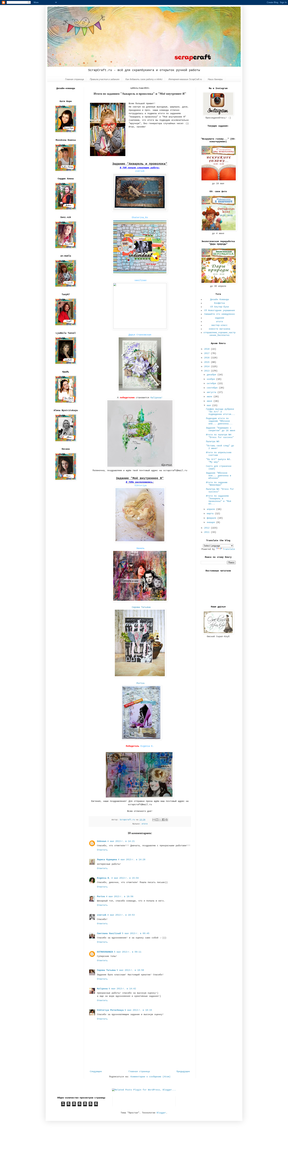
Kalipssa (102, 988)
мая (209, 405)
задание (219, 318)
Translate (229, 549)
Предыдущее (183, 1071)
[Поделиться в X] (160, 819)
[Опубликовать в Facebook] (163, 819)
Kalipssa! (156, 397)
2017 (207, 353)
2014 (207, 366)
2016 (207, 357)
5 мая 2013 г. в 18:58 (130, 970)
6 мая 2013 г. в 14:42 (122, 988)
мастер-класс (220, 325)
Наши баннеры (215, 79)
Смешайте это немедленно (219, 314)
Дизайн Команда (219, 299)
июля (210, 396)
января (211, 522)
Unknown (101, 841)
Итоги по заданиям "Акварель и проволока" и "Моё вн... (218, 500)
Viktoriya (140, 485)
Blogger (161, 1113)
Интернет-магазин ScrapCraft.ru (185, 79)
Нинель (140, 548)
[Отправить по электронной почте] (154, 819)
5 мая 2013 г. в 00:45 (135, 933)
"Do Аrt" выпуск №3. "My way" (218, 460)
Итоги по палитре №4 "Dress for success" (220, 436)
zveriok (139, 171)
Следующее (96, 1071)
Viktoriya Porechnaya (110, 1010)
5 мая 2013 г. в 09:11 (127, 952)
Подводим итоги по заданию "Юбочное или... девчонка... (219, 421)
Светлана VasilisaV (109, 933)
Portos (140, 683)
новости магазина (219, 329)
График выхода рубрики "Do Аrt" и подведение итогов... (220, 412)
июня (210, 401)
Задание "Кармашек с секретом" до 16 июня (220, 429)
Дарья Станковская (139, 334)
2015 (207, 362)
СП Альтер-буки (219, 307)
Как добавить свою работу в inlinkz (144, 79)
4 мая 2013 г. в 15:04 (125, 878)
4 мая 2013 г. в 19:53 (121, 915)
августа (212, 392)
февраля (212, 518)
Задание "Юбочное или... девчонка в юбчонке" (218, 475)
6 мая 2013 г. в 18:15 (138, 1010)
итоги (145, 824)
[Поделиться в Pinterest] (166, 819)
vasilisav (140, 280)
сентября (213, 388)
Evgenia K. (147, 746)
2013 (207, 371)
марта (211, 513)
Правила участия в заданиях (105, 79)
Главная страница (74, 79)
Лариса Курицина (107, 859)
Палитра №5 (212, 441)
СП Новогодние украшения (219, 310)
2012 (207, 528)
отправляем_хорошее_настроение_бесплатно (220, 334)
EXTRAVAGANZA (105, 952)
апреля (211, 509)
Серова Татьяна (106, 970)
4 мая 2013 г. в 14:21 (121, 841)
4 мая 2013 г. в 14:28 (131, 859)
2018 (207, 349)
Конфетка (219, 303)
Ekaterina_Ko (140, 217)
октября (212, 383)
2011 (207, 532)
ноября (211, 379)
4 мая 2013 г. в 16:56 (119, 896)
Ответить (102, 850)
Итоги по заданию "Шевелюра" (216, 483)
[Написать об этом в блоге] (157, 819)
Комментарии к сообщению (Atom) (150, 1076)
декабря (212, 374)
